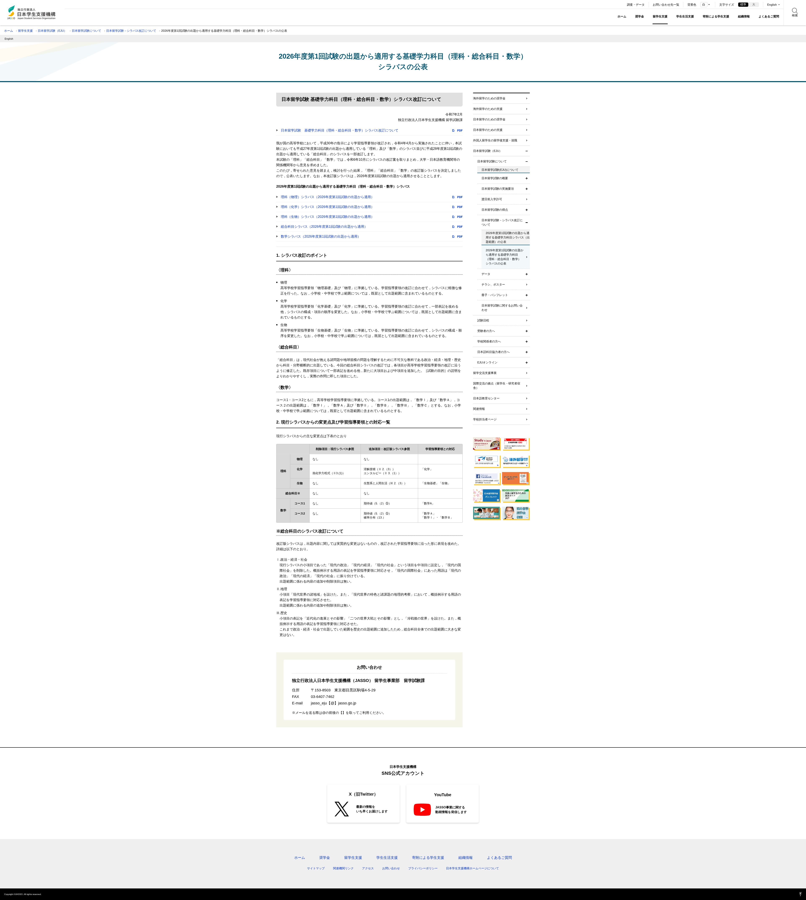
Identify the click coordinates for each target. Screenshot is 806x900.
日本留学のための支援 (487, 130)
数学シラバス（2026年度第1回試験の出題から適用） (321, 236)
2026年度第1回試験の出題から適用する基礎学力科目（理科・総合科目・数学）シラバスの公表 (504, 257)
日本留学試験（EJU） (52, 30)
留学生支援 (660, 16)
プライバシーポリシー (423, 868)
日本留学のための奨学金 (489, 119)
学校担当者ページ (485, 419)
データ (486, 274)
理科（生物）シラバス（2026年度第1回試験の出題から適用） (327, 216)
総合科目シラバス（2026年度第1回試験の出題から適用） (324, 226)
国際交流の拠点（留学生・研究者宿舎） (496, 385)
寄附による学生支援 (716, 16)
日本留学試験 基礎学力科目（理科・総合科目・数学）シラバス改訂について (339, 130)
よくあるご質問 (769, 16)
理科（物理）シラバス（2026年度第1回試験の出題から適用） (327, 197)
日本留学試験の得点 (495, 209)
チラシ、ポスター (493, 284)
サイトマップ (316, 868)
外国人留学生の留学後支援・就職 (495, 140)
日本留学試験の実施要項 (498, 188)
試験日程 (483, 320)
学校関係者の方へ (489, 341)
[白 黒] (705, 4)
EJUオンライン (487, 362)
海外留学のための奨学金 (489, 98)
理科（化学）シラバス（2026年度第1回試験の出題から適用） (327, 207)
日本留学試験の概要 (495, 178)
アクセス (368, 868)
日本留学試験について (86, 30)
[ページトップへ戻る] (800, 894)
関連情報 (479, 409)
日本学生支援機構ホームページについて (472, 868)
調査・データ (636, 4)
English (772, 4)
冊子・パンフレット (495, 295)
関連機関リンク (343, 868)
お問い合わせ (391, 868)
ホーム (622, 16)
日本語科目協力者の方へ (493, 352)
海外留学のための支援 (487, 109)
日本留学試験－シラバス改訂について (131, 30)
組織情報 (744, 16)
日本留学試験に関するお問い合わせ (502, 308)
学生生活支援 (685, 16)
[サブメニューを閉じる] (526, 151)
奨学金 (639, 16)
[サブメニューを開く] (526, 178)
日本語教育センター (486, 398)
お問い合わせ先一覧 (666, 4)
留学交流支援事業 (485, 373)
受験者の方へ (486, 331)
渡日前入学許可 (492, 199)
